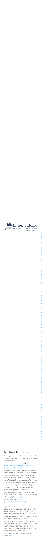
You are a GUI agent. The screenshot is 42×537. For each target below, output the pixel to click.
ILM (10, 536)
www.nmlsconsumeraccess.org (15, 502)
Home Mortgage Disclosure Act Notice (17, 465)
